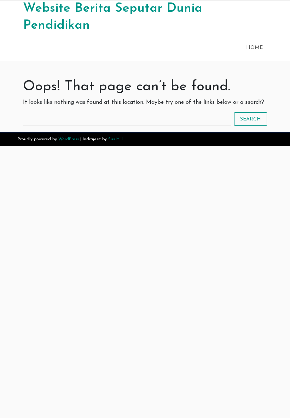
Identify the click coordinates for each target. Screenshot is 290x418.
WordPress (68, 139)
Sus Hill (115, 139)
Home (254, 47)
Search (250, 119)
